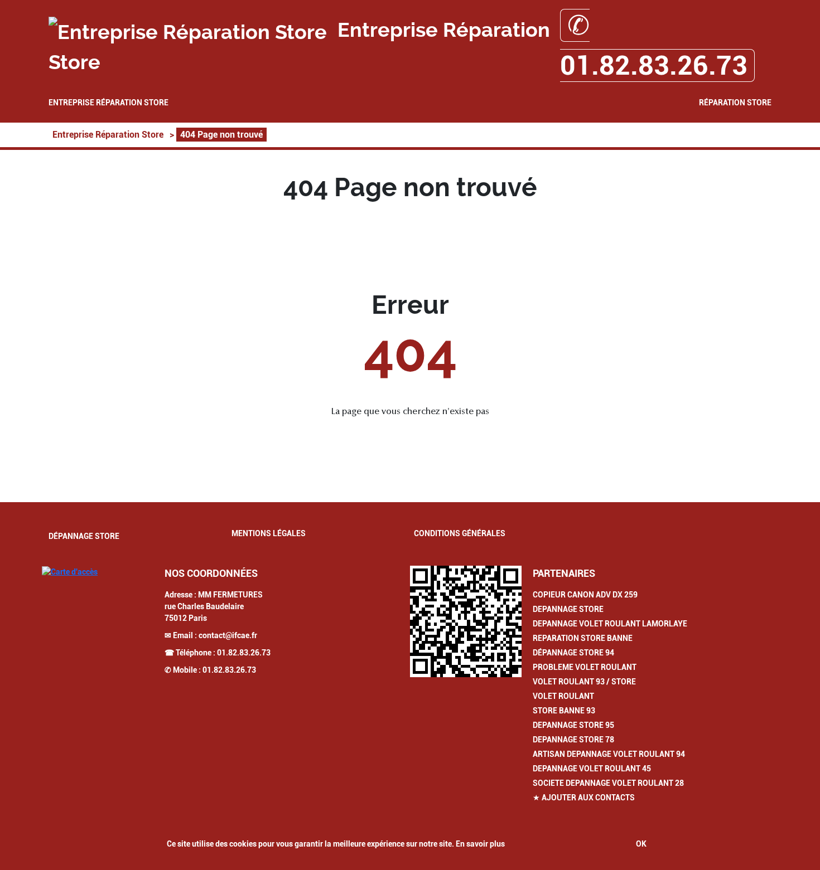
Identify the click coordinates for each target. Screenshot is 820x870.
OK (641, 843)
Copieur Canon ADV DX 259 (585, 594)
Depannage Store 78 (573, 739)
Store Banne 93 (564, 710)
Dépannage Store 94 (573, 652)
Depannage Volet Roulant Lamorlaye (610, 623)
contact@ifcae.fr (228, 635)
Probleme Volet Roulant (584, 667)
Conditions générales (459, 533)
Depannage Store (568, 609)
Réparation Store (735, 102)
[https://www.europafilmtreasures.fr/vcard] (466, 621)
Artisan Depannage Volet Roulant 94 (609, 754)
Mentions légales (268, 533)
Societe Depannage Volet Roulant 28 (608, 783)
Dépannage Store (84, 536)
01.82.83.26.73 (244, 652)
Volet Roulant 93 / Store (584, 681)
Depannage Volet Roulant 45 (592, 768)
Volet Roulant (563, 696)
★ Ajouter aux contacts (584, 797)
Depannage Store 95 (573, 725)
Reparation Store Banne (583, 638)
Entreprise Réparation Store (108, 102)
